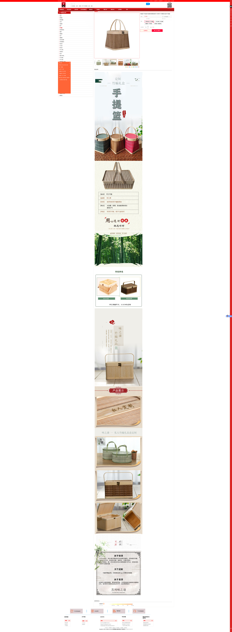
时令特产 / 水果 (61, 69)
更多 (69, 620)
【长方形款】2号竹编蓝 (159, 21)
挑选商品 (66, 624)
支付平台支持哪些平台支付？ (105, 622)
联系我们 (83, 624)
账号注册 (66, 622)
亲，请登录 (60, 0)
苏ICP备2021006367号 (129, 629)
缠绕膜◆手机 (161, 0)
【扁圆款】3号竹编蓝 (148, 23)
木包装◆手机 (155, 0)
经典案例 (110, 627)
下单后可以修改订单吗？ (126, 625)
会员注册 (63, 0)
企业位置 (172, 0)
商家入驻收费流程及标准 (126, 622)
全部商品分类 (63, 12)
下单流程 (66, 625)
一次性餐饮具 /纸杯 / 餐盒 (63, 79)
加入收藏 (165, 0)
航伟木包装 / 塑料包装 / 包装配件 (64, 77)
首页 (123, 620)
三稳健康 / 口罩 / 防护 (62, 73)
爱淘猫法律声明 (145, 622)
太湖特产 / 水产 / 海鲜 (62, 75)
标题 (66, 620)
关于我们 (106, 627)
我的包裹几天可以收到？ (126, 624)
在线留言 (168, 0)
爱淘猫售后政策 (145, 625)
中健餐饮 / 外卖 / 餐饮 (62, 71)
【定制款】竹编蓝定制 (157, 23)
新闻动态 (114, 627)
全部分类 (60, 62)
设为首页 (151, 0)
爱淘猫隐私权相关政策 (147, 624)
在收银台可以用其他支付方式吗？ (105, 624)
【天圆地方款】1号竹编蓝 (149, 21)
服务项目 (117, 627)
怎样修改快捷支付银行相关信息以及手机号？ (107, 625)
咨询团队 (121, 627)
